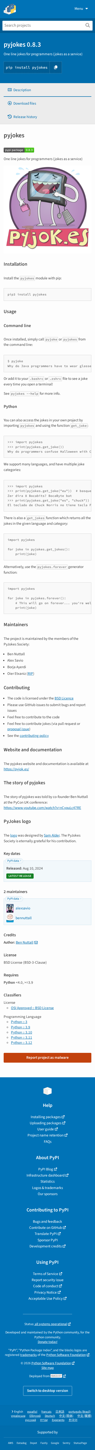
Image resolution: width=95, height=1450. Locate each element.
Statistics (47, 1181)
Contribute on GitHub (45, 1227)
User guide (45, 1129)
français (46, 1412)
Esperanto (58, 1420)
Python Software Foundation (66, 1354)
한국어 (73, 1420)
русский (30, 1420)
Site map (47, 1367)
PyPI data (13, 861)
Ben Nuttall (24, 942)
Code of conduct (45, 1286)
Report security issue (48, 1280)
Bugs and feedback (47, 1221)
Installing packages (46, 1117)
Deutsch (50, 1416)
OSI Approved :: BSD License (32, 1008)
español (32, 1412)
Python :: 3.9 (20, 1027)
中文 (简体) (66, 1416)
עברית (44, 1420)
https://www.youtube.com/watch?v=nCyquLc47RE (42, 807)
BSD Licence (64, 698)
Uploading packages (45, 1123)
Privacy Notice (45, 1292)
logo (13, 835)
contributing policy (34, 735)
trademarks (28, 1354)
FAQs (47, 1141)
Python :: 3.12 (21, 1042)
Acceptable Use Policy (45, 1298)
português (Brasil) (79, 1412)
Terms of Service (45, 1273)
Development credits (45, 1246)
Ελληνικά (35, 1416)
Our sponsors (47, 1194)
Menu (79, 8)
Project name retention (46, 1135)
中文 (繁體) (84, 1416)
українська (18, 1416)
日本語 (60, 1412)
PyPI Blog (45, 1169)
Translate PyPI (46, 1233)
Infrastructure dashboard (46, 1175)
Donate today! (47, 1342)
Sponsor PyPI (48, 1240)
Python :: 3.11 (21, 1037)
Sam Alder (51, 835)
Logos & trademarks (47, 1187)
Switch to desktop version (47, 1390)
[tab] (47, 90)
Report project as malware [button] (47, 1057)
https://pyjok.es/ (16, 769)
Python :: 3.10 (21, 1032)
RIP (30, 673)
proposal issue (18, 729)
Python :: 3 (19, 1022)
